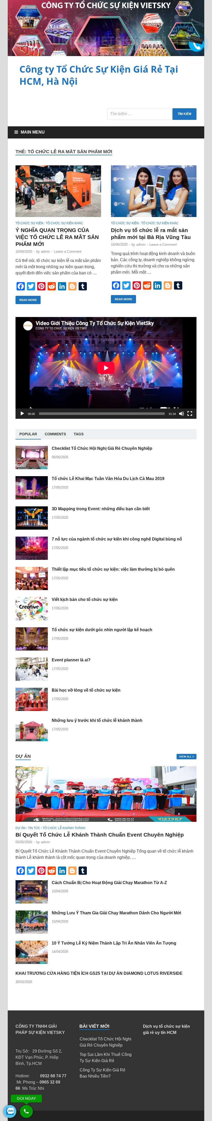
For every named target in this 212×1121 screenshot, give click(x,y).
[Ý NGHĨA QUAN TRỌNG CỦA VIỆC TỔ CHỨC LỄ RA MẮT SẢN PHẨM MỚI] (58, 193)
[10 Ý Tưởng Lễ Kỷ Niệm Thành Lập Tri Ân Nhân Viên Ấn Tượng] (32, 962)
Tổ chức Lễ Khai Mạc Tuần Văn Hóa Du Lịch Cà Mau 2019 (108, 478)
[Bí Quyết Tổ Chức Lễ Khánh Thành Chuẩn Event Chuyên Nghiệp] (106, 823)
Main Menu (33, 132)
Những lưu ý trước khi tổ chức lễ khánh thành (97, 720)
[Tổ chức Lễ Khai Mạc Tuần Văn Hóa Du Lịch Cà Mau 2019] (32, 498)
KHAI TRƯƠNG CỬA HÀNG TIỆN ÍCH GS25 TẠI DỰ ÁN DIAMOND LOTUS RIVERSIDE (99, 973)
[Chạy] (22, 413)
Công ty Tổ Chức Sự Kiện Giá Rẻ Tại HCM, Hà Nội (98, 75)
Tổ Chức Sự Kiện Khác (64, 223)
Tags (79, 434)
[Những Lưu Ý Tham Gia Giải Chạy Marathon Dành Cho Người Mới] (32, 932)
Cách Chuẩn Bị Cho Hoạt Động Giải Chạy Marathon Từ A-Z (109, 882)
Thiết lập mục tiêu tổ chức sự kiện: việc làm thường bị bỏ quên (113, 569)
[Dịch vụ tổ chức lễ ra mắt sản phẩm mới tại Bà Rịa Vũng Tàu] (153, 193)
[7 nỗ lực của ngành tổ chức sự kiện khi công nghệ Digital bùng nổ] (32, 558)
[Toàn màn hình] (189, 413)
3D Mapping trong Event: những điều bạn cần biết (101, 509)
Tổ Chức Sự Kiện (29, 223)
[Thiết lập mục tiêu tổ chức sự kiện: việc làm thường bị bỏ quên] (32, 588)
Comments (55, 434)
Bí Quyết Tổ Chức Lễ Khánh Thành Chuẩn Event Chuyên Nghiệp (100, 835)
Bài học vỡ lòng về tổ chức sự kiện (86, 690)
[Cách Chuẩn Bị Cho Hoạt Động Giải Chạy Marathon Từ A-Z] (32, 902)
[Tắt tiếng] (181, 413)
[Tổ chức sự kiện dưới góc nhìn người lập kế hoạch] (32, 649)
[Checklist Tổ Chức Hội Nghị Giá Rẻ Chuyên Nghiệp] (32, 468)
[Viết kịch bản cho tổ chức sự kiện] (32, 619)
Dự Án (21, 828)
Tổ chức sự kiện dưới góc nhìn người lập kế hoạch (102, 630)
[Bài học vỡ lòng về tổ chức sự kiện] (32, 709)
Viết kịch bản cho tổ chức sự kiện (85, 599)
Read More (28, 299)
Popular (28, 434)
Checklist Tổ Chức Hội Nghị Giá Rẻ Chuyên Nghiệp (102, 448)
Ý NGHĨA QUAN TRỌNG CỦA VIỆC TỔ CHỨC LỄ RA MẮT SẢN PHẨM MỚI (57, 237)
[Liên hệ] (195, 42)
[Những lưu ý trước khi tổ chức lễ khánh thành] (32, 740)
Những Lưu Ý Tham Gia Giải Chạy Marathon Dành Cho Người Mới (116, 913)
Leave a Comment (67, 251)
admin (45, 251)
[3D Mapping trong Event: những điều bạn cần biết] (32, 528)
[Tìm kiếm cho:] (151, 114)
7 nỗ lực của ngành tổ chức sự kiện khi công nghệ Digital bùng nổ (117, 539)
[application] (106, 368)
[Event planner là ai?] (32, 679)
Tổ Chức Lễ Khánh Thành (64, 828)
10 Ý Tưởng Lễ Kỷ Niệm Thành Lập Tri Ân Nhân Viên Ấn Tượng (114, 943)
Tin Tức (34, 828)
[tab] (28, 434)
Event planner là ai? (71, 660)
